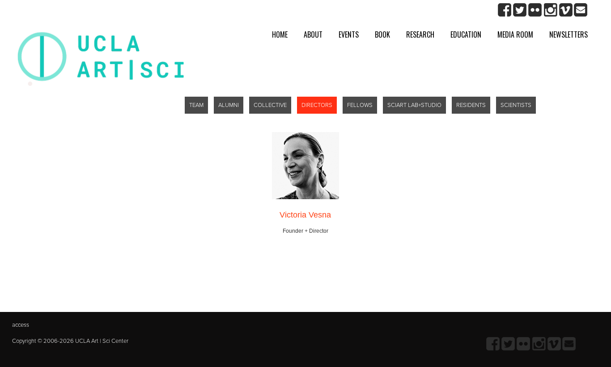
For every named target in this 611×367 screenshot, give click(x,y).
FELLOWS (360, 105)
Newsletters (568, 34)
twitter (520, 10)
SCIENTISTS (516, 105)
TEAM (196, 105)
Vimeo (566, 10)
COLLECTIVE (270, 105)
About (313, 34)
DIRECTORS (316, 105)
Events (349, 34)
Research (420, 34)
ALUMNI (228, 105)
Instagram (550, 10)
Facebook (505, 10)
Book (382, 34)
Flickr (535, 10)
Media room (515, 34)
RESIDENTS (471, 105)
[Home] (101, 58)
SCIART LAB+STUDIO (414, 105)
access (20, 325)
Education (465, 34)
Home (280, 34)
